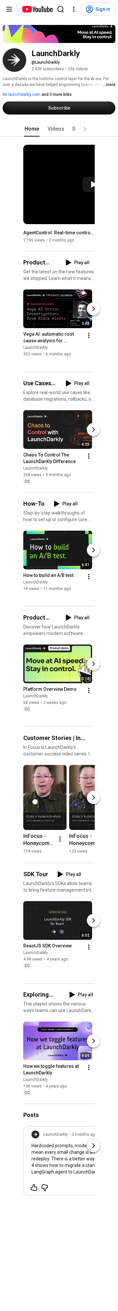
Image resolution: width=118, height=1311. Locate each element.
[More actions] (88, 335)
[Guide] (9, 9)
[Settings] (74, 9)
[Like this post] (34, 1187)
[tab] (32, 129)
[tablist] (59, 129)
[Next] (93, 309)
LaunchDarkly (35, 348)
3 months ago (84, 1134)
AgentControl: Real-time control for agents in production (59, 232)
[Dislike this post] (44, 1187)
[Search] (61, 9)
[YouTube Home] (37, 9)
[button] (85, 129)
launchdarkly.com (23, 94)
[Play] (93, 184)
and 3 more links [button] (57, 94)
